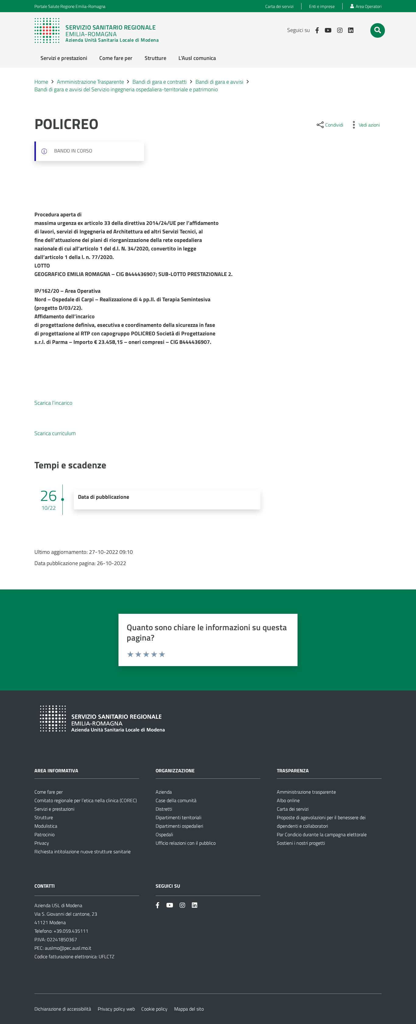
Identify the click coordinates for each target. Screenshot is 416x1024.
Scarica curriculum (55, 433)
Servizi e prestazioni (54, 809)
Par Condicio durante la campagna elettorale (322, 834)
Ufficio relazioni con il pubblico (186, 843)
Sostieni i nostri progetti (301, 843)
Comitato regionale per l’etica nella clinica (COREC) (85, 800)
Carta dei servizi (292, 809)
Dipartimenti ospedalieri (179, 826)
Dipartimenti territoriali (178, 817)
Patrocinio (44, 834)
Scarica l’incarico (53, 403)
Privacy (41, 843)
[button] (377, 30)
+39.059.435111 (70, 931)
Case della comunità (176, 800)
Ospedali (164, 834)
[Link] (96, 30)
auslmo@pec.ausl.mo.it (68, 948)
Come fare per (48, 791)
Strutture (43, 817)
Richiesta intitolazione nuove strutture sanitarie (82, 851)
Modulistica (45, 826)
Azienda (164, 791)
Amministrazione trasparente (306, 791)
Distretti (164, 809)
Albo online (288, 800)
